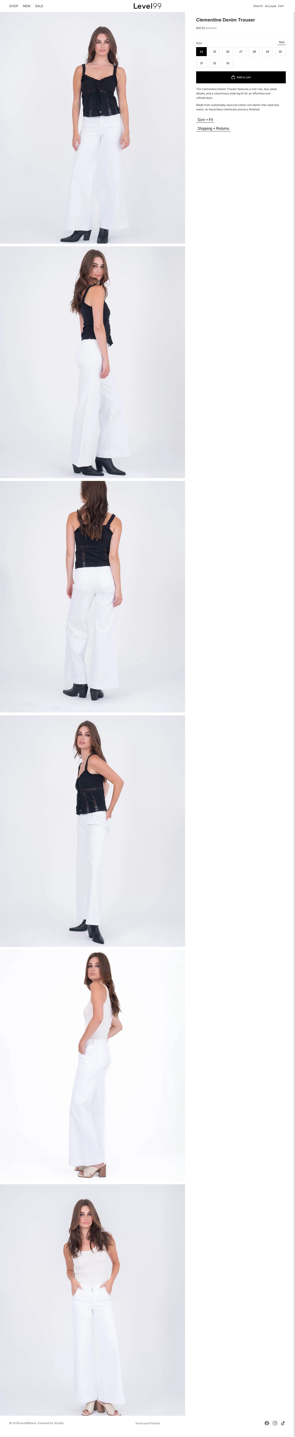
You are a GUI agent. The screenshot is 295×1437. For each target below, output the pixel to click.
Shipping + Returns (213, 128)
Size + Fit (205, 120)
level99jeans (28, 1423)
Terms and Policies (147, 1423)
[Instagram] (275, 1423)
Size (281, 42)
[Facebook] (267, 1423)
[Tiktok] (283, 1423)
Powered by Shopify (51, 1423)
